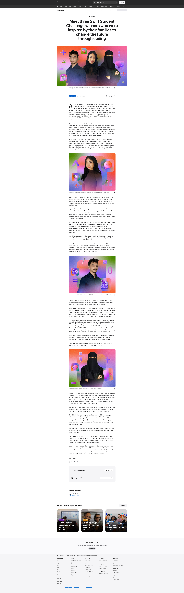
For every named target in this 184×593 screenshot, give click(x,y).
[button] (105, 2)
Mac (58, 562)
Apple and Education (103, 566)
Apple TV (72, 568)
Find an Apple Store (68, 587)
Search (122, 10)
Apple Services (104, 10)
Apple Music (73, 570)
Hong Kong (120, 590)
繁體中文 (125, 590)
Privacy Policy (81, 590)
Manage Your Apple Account (76, 560)
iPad (58, 563)
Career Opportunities (117, 574)
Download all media (105, 478)
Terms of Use (87, 590)
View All (123, 505)
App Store (73, 577)
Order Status (87, 574)
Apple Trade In (88, 573)
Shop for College (102, 568)
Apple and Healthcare (103, 573)
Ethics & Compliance (117, 575)
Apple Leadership (116, 572)
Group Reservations (89, 565)
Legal (99, 590)
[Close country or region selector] (126, 2)
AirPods (58, 571)
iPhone (58, 565)
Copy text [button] (108, 470)
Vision (58, 569)
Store (58, 560)
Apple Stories (112, 10)
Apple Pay (59, 583)
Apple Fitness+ (74, 572)
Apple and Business (103, 560)
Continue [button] (122, 2)
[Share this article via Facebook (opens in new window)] (106, 96)
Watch (58, 567)
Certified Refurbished (89, 571)
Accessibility (115, 560)
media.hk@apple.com (74, 495)
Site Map (103, 590)
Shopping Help (88, 576)
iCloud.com (73, 563)
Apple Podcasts (74, 574)
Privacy (114, 563)
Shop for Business (102, 562)
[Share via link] (114, 96)
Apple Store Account (75, 562)
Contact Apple (116, 579)
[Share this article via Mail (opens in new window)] (111, 96)
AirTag (58, 574)
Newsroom (60, 10)
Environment (115, 562)
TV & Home (59, 573)
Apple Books (73, 575)
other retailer (76, 587)
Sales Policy (94, 590)
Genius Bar (87, 562)
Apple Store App (88, 569)
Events (114, 577)
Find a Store (87, 560)
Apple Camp (87, 567)
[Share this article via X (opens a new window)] (109, 96)
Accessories (59, 576)
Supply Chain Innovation (118, 565)
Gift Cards (59, 578)
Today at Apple (88, 563)
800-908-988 (89, 587)
